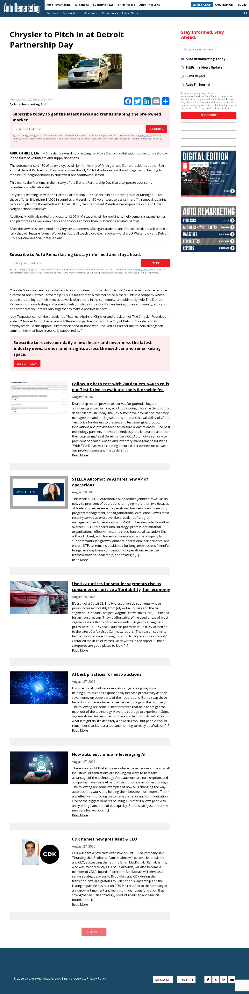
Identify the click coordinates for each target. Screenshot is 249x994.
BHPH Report (126, 4)
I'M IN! (156, 263)
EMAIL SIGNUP (202, 4)
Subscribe (156, 129)
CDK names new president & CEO (104, 839)
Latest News (130, 13)
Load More (94, 931)
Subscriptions (71, 13)
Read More (80, 455)
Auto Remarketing (58, 4)
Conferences (110, 13)
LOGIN (242, 4)
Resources (90, 13)
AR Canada (82, 4)
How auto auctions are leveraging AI (109, 754)
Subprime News (103, 4)
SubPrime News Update (204, 67)
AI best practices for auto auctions (106, 674)
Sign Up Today (27, 363)
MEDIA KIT (163, 980)
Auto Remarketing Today (205, 59)
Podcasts (52, 13)
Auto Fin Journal (149, 4)
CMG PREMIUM (224, 4)
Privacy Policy (145, 135)
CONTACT (186, 980)
